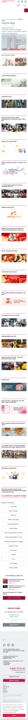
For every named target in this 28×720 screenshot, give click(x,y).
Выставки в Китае (13, 546)
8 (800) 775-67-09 (7, 658)
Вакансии (5, 691)
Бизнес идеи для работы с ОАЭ (13, 537)
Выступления (13, 550)
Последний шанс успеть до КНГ (10, 315)
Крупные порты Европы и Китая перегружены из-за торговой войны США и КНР (13, 119)
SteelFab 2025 (5, 379)
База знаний (13, 506)
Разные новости (13, 19)
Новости (7, 19)
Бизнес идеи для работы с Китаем (13, 532)
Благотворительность (13, 524)
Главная (3, 19)
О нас (4, 685)
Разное (13, 25)
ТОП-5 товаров (13, 563)
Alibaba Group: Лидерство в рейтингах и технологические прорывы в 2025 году (12, 229)
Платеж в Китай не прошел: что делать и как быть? (13, 163)
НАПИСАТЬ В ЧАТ (14, 676)
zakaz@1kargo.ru (20, 672)
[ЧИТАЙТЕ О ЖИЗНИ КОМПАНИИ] (3, 599)
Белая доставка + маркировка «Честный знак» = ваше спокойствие (12, 401)
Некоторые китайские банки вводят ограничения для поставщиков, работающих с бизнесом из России (14, 490)
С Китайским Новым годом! (9, 272)
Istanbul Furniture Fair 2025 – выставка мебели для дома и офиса (12, 358)
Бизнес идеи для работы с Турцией (13, 541)
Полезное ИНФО (13, 567)
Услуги (4, 688)
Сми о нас (13, 515)
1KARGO (12, 695)
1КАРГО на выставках (13, 519)
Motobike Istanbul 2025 (7, 207)
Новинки (13, 554)
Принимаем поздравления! (9, 468)
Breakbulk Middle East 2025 (8, 336)
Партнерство (6, 686)
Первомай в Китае (6, 96)
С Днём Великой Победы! (8, 75)
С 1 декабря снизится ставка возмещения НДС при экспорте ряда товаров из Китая (13, 446)
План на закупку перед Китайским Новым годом (13, 424)
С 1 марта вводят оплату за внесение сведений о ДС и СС (11, 185)
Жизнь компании (13, 511)
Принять (14, 715)
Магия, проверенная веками (9, 251)
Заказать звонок (14, 680)
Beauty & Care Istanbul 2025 (9, 141)
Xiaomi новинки (13, 528)
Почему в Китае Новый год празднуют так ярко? (13, 293)
